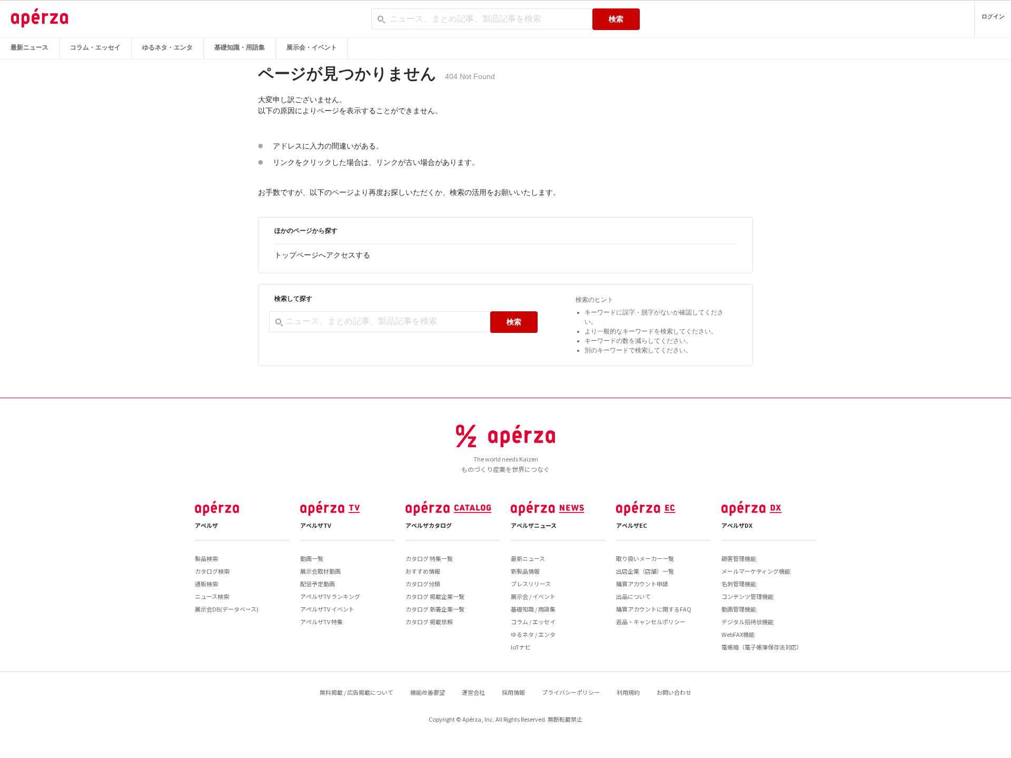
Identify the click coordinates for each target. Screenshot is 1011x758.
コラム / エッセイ (533, 621)
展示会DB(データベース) (227, 609)
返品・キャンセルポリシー (651, 621)
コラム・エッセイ (95, 47)
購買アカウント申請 (642, 583)
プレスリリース (531, 583)
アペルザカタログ (428, 525)
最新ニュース (29, 47)
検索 (616, 19)
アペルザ (206, 525)
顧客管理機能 (738, 558)
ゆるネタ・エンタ (167, 47)
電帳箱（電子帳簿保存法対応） (761, 647)
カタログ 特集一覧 (429, 558)
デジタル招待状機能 (747, 621)
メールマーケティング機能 (755, 571)
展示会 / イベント (533, 596)
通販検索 (206, 583)
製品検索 (206, 558)
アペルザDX (736, 525)
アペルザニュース (534, 525)
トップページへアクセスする (322, 255)
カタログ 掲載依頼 (429, 621)
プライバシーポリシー (571, 692)
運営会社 (473, 692)
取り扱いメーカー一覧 (645, 558)
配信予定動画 (317, 583)
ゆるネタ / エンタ (533, 634)
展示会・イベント (311, 47)
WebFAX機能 (738, 634)
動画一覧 (311, 558)
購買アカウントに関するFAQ (653, 609)
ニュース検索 (212, 596)
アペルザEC (631, 525)
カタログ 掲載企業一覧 (434, 596)
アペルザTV (315, 525)
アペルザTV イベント (327, 609)
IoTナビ (521, 647)
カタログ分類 (422, 583)
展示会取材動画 (320, 571)
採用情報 (513, 692)
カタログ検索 (212, 571)
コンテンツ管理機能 (747, 596)
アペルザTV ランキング (330, 596)
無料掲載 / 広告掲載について (356, 692)
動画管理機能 (738, 609)
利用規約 (628, 692)
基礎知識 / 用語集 (533, 609)
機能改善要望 (427, 692)
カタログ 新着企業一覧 (434, 609)
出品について (633, 596)
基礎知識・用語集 (239, 47)
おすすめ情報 (422, 571)
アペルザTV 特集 (321, 621)
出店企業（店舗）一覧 (645, 571)
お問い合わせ (674, 692)
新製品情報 (525, 571)
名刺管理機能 (738, 583)
